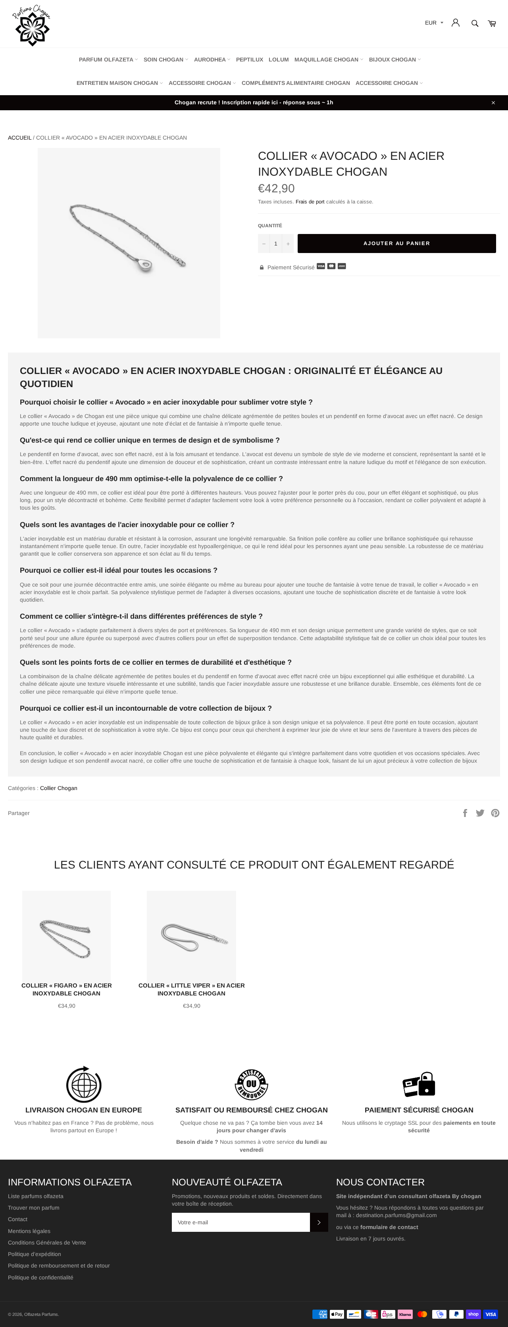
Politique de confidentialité (40, 1277)
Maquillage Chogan (327, 59)
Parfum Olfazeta (107, 59)
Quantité (270, 225)
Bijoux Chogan (393, 59)
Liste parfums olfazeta (36, 1196)
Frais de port (310, 202)
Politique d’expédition (34, 1254)
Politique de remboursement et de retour (59, 1265)
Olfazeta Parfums (41, 1314)
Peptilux (249, 59)
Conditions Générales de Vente (47, 1242)
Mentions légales (29, 1231)
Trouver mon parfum (34, 1207)
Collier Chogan (58, 788)
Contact (17, 1219)
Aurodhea (210, 59)
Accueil (19, 137)
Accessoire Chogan (201, 83)
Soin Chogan (164, 59)
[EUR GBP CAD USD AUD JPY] (433, 24)
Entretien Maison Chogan (118, 83)
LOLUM (279, 59)
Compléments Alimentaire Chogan (296, 83)
